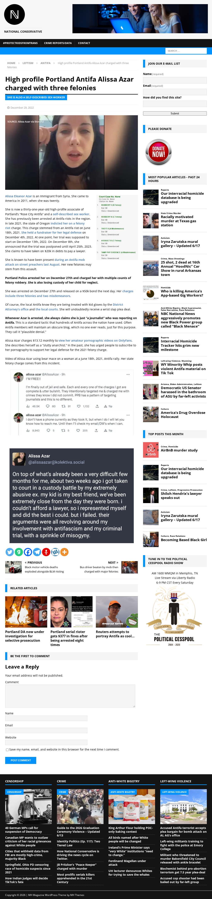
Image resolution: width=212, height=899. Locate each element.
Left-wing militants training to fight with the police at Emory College (181, 845)
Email (9, 725)
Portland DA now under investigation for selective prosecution (24, 636)
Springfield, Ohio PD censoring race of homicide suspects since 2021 (27, 868)
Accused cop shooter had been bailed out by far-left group (182, 880)
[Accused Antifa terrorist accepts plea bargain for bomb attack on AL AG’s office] (183, 806)
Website (10, 737)
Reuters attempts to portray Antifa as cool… (115, 633)
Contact (84, 43)
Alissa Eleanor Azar (18, 196)
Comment (12, 682)
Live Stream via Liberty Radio (175, 578)
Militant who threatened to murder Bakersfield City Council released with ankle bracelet (183, 858)
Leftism (28, 63)
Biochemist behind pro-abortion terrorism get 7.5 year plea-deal (183, 870)
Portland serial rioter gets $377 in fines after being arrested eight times (69, 638)
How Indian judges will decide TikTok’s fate (26, 880)
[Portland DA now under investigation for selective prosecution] (26, 612)
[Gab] (19, 552)
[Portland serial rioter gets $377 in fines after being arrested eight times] (72, 612)
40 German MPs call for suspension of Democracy (23, 830)
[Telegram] (37, 552)
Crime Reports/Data (58, 43)
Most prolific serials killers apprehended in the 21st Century (76, 878)
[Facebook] (28, 552)
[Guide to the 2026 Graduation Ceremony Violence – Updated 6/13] (80, 806)
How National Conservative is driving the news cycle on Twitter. (78, 855)
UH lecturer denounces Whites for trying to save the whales (130, 872)
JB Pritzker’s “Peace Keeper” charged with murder (76, 866)
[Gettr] (46, 552)
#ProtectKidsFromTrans (20, 43)
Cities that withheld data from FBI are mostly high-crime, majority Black (26, 855)
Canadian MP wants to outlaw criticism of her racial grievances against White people (28, 841)
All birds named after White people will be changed (128, 839)
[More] (64, 552)
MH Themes (77, 895)
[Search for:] (186, 50)
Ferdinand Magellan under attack (127, 863)
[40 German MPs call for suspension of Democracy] (28, 806)
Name (9, 713)
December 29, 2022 (22, 107)
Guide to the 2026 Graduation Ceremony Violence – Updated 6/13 (78, 831)
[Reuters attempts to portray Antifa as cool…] (117, 612)
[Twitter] (10, 552)
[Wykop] (55, 552)
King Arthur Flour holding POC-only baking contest (130, 830)
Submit (175, 113)
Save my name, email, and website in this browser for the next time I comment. (64, 749)
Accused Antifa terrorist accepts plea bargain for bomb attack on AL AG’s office (183, 831)
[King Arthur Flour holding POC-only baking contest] (131, 806)
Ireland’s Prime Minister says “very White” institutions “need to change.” (130, 851)
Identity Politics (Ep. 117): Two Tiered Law (78, 843)
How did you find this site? (162, 97)
